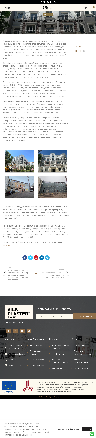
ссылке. (6, 245)
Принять (87, 429)
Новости (48, 15)
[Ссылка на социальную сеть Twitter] (44, 2)
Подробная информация (68, 429)
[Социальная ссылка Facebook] (41, 2)
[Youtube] (22, 331)
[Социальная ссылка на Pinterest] (48, 2)
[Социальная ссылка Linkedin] (51, 2)
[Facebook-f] (8, 331)
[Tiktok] (29, 331)
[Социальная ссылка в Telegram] (54, 2)
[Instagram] (15, 331)
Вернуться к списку (36, 273)
